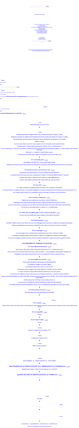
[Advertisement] (39, 2)
